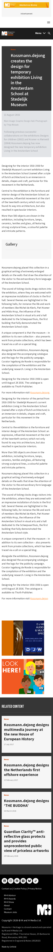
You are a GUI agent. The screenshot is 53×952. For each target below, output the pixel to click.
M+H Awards (10, 898)
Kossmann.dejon (39, 598)
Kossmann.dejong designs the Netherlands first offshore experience (26, 769)
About (7, 905)
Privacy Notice (35, 888)
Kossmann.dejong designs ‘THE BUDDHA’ (26, 803)
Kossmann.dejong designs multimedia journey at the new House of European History (26, 731)
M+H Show (9, 902)
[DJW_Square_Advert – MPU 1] (23, 637)
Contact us (7, 888)
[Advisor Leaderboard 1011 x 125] (26, 4)
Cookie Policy (20, 888)
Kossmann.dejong (39, 392)
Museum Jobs (10, 912)
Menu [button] (38, 33)
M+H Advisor (10, 895)
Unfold (13, 946)
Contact (8, 908)
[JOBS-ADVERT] (23, 676)
